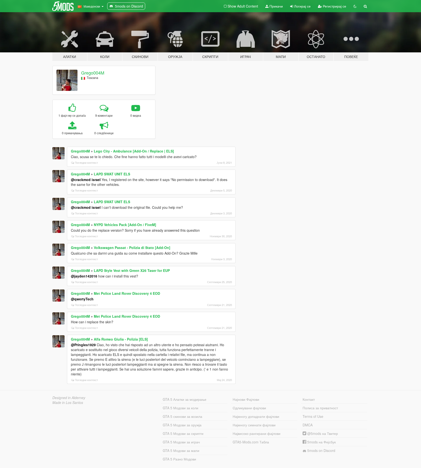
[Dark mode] (355, 6)
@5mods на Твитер (322, 433)
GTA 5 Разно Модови (179, 459)
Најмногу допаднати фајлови (256, 416)
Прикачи (275, 6)
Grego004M (92, 72)
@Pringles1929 (83, 344)
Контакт (309, 399)
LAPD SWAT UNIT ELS (112, 174)
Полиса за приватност (320, 407)
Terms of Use (313, 416)
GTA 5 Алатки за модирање (184, 399)
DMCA (308, 424)
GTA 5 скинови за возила (182, 416)
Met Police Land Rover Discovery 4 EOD (127, 293)
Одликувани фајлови (249, 407)
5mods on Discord (320, 450)
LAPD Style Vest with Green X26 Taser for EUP (132, 270)
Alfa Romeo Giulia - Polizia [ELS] (121, 339)
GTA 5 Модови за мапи (181, 450)
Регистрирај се (334, 6)
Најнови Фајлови (246, 399)
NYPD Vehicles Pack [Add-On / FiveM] (125, 224)
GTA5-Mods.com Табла (251, 441)
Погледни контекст (86, 162)
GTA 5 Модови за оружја (182, 424)
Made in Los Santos (67, 402)
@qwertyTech (82, 298)
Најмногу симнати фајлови (254, 424)
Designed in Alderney (68, 397)
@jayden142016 (84, 276)
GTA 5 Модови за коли (180, 407)
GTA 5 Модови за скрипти (183, 433)
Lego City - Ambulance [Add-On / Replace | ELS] (134, 151)
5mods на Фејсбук (321, 441)
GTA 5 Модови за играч (181, 441)
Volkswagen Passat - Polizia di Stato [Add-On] (132, 247)
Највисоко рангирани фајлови (256, 433)
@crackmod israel (86, 179)
